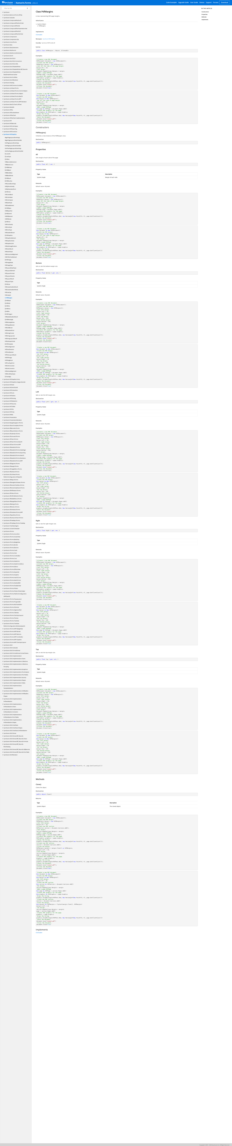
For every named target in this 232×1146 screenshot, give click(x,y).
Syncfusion (6, 12)
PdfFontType (8, 230)
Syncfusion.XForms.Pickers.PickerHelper (14, 591)
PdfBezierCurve (9, 164)
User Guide (194, 2)
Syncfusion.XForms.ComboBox (12, 556)
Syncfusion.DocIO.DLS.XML (11, 64)
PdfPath (8, 303)
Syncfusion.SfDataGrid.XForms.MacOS (14, 455)
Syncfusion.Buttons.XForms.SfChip (13, 15)
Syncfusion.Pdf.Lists (9, 393)
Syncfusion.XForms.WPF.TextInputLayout (15, 642)
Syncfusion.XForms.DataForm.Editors (14, 564)
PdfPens (8, 308)
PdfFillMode (8, 219)
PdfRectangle (9, 319)
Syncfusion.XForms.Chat (10, 553)
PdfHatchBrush (9, 249)
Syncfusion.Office (8, 110)
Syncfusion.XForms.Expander (11, 572)
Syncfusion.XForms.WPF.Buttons (12, 634)
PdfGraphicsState (9, 241)
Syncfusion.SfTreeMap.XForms (12, 520)
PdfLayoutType (9, 281)
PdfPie (7, 311)
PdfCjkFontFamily (9, 186)
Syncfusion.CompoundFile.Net (12, 26)
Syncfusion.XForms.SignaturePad (12, 610)
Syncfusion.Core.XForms (10, 42)
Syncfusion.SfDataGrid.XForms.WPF (13, 461)
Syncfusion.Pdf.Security (10, 404)
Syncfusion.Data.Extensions (11, 47)
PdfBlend (8, 170)
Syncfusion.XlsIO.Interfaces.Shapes (13, 728)
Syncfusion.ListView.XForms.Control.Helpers (15, 91)
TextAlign (8, 376)
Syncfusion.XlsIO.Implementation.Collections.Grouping (16, 665)
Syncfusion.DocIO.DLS (9, 58)
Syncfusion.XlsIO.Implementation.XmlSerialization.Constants (13, 711)
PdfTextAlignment (10, 347)
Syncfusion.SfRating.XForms (11, 504)
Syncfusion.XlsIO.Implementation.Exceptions (16, 669)
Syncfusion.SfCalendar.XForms (12, 433)
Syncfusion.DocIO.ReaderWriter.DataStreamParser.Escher (12, 73)
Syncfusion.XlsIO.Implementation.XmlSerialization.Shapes (13, 721)
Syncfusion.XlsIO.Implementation (13, 656)
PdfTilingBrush (9, 360)
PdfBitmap (9, 167)
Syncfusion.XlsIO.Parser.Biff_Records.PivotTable (16, 752)
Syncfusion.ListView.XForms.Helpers (13, 93)
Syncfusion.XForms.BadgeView (12, 542)
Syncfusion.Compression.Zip (11, 39)
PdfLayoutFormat (9, 273)
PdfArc (8, 159)
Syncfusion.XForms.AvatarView (12, 537)
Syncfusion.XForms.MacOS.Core (12, 580)
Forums (215, 2)
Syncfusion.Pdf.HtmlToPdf (11, 387)
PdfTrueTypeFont (9, 363)
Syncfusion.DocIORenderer (11, 80)
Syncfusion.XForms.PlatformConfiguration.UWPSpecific (15, 595)
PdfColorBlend (9, 194)
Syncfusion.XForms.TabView (11, 612)
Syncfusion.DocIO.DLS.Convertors (13, 61)
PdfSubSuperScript (10, 341)
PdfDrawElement (9, 205)
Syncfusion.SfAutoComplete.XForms (13, 425)
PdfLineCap (8, 292)
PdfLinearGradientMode (11, 289)
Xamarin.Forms (23, 2)
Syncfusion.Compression (10, 36)
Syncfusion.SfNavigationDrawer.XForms (14, 482)
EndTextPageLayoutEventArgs (13, 148)
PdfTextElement (9, 352)
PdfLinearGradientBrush (11, 287)
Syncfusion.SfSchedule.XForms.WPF (13, 512)
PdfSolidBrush (9, 328)
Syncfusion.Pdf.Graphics (10, 134)
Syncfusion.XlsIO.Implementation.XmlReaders (16, 691)
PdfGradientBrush (10, 232)
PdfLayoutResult (9, 279)
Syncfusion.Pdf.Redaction (10, 401)
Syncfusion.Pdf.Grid (9, 385)
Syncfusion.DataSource (10, 50)
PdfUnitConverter (9, 366)
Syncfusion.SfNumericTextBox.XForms (14, 485)
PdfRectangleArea (9, 322)
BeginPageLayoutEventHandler (13, 140)
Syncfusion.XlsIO (8, 645)
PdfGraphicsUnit (9, 243)
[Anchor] (35, 127)
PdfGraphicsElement (10, 238)
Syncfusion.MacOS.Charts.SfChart (13, 104)
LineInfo (8, 154)
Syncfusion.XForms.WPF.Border (12, 631)
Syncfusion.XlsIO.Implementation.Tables (14, 683)
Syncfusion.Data (8, 45)
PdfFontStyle (8, 227)
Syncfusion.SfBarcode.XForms (12, 428)
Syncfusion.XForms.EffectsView (12, 569)
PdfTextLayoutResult (10, 355)
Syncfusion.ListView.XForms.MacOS (13, 96)
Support (209, 2)
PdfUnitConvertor (9, 368)
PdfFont (8, 222)
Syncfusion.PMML (8, 414)
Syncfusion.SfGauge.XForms (11, 466)
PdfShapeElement (9, 325)
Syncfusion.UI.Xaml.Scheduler (11, 528)
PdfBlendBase (8, 173)
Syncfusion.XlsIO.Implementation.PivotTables (16, 675)
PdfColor (8, 192)
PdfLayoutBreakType (10, 268)
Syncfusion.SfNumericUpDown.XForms (14, 488)
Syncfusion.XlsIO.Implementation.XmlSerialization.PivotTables (13, 716)
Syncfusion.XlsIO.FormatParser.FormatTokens (16, 653)
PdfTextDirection (9, 349)
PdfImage (8, 260)
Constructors (205, 12)
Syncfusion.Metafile (9, 107)
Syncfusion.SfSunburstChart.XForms (13, 518)
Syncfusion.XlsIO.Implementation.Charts (14, 658)
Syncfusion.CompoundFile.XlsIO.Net (13, 34)
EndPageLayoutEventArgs (12, 143)
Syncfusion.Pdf (8, 121)
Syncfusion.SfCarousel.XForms (12, 436)
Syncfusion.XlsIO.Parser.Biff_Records (13, 736)
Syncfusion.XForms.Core (10, 558)
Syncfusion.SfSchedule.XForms (12, 509)
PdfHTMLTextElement (11, 257)
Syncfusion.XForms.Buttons (11, 547)
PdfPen (8, 306)
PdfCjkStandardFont (10, 189)
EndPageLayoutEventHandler (13, 145)
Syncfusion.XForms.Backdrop (11, 539)
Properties (205, 14)
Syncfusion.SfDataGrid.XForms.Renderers (15, 458)
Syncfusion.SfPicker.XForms (11, 493)
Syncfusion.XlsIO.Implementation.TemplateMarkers (13, 687)
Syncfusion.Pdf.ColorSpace (11, 126)
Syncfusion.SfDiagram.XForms (12, 463)
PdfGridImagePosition (11, 246)
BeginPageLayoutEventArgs (12, 137)
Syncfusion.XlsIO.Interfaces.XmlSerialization (15, 730)
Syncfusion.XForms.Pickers (11, 588)
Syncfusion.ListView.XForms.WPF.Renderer (15, 102)
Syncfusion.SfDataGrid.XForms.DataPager (15, 450)
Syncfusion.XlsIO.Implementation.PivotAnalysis (16, 672)
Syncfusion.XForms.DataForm (12, 561)
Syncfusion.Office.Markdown (11, 112)
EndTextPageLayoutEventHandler (14, 151)
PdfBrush (8, 178)
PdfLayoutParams (10, 276)
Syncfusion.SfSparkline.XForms (12, 515)
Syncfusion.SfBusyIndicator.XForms (13, 431)
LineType (8, 156)
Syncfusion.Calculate (9, 17)
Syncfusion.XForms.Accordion (12, 534)
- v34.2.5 (35, 3)
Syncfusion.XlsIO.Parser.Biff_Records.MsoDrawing (13, 745)
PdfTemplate (9, 344)
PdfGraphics (9, 235)
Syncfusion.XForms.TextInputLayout (13, 615)
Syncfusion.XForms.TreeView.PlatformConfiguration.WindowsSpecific (14, 625)
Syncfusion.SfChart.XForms (11, 439)
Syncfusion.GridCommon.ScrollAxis (13, 85)
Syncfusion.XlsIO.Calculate (11, 648)
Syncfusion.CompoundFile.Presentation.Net (15, 28)
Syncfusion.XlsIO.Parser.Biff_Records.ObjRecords (17, 749)
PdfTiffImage (8, 357)
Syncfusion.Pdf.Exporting (10, 129)
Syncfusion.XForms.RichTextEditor (13, 604)
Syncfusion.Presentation (10, 417)
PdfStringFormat (9, 333)
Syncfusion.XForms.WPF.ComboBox (13, 637)
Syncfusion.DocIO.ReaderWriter (12, 66)
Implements (205, 19)
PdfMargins (9, 298)
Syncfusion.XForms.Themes (11, 618)
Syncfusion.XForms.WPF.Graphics (13, 639)
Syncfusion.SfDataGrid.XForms (12, 447)
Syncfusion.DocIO (8, 56)
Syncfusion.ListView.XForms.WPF (12, 99)
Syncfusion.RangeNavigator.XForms (13, 423)
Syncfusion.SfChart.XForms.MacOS (13, 442)
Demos (201, 2)
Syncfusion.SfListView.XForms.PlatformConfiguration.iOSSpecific (13, 476)
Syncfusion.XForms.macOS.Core (12, 577)
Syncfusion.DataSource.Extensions (13, 53)
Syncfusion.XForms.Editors (11, 566)
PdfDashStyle (8, 203)
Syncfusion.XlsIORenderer (10, 755)
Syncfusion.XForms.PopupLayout (13, 599)
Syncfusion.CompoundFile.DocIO (12, 20)
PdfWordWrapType (10, 374)
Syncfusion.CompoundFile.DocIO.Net (14, 23)
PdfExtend (9, 213)
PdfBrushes (9, 181)
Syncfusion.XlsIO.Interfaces (11, 725)
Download (224, 2)
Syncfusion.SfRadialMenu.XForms (13, 499)
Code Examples (171, 2)
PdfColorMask (9, 197)
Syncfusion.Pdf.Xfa (9, 409)
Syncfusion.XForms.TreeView (11, 621)
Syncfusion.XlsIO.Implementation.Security (15, 677)
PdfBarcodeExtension (10, 162)
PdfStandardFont (9, 330)
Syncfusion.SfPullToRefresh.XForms (13, 496)
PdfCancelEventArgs (10, 183)
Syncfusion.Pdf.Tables (9, 406)
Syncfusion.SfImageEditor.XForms (13, 469)
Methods (204, 17)
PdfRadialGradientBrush (11, 317)
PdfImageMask (9, 262)
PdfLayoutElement (10, 270)
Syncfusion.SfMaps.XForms (11, 479)
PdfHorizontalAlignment (11, 254)
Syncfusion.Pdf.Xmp (9, 412)
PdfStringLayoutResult (11, 338)
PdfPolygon (9, 314)
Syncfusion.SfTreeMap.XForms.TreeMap (14, 523)
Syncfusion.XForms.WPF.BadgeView (13, 629)
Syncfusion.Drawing (9, 83)
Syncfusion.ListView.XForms (11, 88)
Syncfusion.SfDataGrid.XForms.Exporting (14, 452)
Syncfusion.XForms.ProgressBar (12, 602)
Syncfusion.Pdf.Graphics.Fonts (12, 379)
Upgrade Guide (183, 2)
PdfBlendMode (9, 175)
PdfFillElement (9, 216)
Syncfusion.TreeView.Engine (11, 526)
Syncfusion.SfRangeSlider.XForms (12, 501)
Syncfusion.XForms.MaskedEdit (12, 583)
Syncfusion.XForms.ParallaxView (12, 585)
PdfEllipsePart (8, 211)
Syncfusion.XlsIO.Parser (10, 733)
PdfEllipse (8, 208)
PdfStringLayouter (10, 336)
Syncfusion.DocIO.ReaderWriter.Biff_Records (15, 69)
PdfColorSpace (9, 200)
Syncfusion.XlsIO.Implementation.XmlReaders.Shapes (16, 695)
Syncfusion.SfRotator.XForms (11, 507)
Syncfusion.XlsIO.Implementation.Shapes (15, 680)
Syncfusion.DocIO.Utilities (10, 77)
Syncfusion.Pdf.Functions (10, 131)
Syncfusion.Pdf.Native (9, 395)
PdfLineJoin (8, 295)
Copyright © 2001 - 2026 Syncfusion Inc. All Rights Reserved (214, 1145)
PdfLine (8, 284)
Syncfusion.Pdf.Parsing (10, 398)
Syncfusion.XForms (9, 531)
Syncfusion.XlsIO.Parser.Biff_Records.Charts (15, 739)
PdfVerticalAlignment (10, 371)
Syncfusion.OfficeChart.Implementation (14, 118)
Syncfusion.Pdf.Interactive (11, 390)
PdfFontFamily (9, 224)
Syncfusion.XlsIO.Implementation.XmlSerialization (13, 700)
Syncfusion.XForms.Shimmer (11, 607)
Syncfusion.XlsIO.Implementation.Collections (16, 661)
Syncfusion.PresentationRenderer (13, 420)
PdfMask (8, 300)
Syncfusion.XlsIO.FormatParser (12, 650)
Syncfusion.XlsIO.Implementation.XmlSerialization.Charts (13, 705)
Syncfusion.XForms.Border (11, 545)
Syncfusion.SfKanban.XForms (11, 472)
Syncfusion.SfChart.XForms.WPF (12, 444)
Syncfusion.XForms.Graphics (11, 575)
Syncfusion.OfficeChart (10, 115)
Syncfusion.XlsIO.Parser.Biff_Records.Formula (16, 741)
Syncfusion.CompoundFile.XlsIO (12, 31)
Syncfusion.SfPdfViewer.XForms (12, 490)
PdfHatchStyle (9, 251)
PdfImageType (9, 265)
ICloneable (39, 35)
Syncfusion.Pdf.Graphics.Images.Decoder (14, 382)
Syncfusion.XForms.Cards (10, 550)
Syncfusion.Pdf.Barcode (10, 123)
